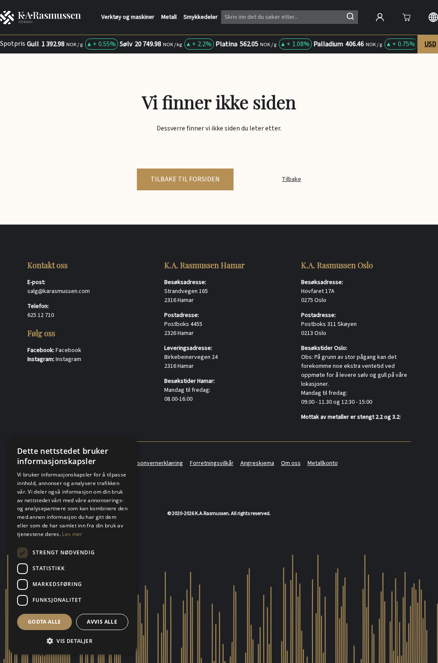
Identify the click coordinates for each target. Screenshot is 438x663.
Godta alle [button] (44, 621)
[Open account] (380, 17)
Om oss (291, 463)
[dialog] (73, 544)
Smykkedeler (200, 17)
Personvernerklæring (155, 463)
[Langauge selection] (433, 17)
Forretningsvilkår (212, 463)
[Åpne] (406, 17)
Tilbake (291, 179)
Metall (169, 17)
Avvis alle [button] (102, 621)
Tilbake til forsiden (185, 179)
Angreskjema (257, 463)
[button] (72, 641)
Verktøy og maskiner (127, 17)
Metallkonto (323, 463)
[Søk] (350, 16)
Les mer (72, 534)
